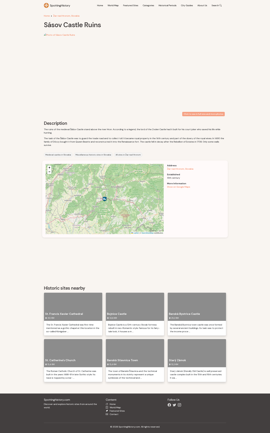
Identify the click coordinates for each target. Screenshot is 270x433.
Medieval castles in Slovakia (58, 154)
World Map (113, 5)
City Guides (187, 5)
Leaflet (136, 233)
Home (100, 5)
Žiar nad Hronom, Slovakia (66, 15)
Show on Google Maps (178, 186)
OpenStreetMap (147, 233)
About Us (202, 5)
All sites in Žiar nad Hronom (128, 154)
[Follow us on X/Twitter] (175, 405)
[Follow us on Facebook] (170, 405)
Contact (114, 414)
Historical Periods (167, 5)
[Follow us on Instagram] (180, 405)
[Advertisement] (128, 260)
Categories (148, 5)
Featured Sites (130, 5)
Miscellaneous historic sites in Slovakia (93, 154)
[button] (104, 199)
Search (215, 5)
